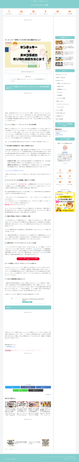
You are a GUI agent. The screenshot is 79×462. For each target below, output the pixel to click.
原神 (14, 350)
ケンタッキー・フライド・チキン (22, 350)
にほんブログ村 (59, 134)
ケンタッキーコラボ (37, 350)
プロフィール (63, 456)
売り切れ (30, 350)
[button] (35, 390)
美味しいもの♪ (8, 350)
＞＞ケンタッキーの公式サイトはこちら (14, 170)
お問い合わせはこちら (71, 456)
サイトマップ (56, 456)
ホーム (43, 456)
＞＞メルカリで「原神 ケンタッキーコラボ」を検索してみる (28, 259)
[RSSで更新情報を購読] (66, 163)
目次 (26, 76)
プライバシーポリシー (49, 456)
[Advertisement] (28, 29)
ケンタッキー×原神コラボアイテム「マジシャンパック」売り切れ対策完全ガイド (28, 79)
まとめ (13, 80)
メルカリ (35, 248)
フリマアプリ (43, 252)
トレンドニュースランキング (61, 130)
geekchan (65, 152)
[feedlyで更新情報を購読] (65, 163)
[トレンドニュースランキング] (58, 129)
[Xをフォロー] (63, 163)
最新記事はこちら (11, 346)
